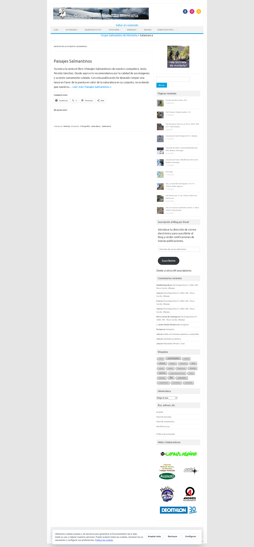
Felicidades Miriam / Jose (174, 343)
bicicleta (162, 378)
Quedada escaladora (172, 339)
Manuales (131, 30)
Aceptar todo (154, 536)
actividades (173, 358)
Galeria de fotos (93, 30)
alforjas (162, 363)
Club (56, 30)
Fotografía (85, 126)
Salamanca (106, 126)
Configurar (190, 536)
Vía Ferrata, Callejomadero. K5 (178, 112)
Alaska (186, 358)
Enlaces (147, 30)
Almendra (183, 363)
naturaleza (95, 126)
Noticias (66, 126)
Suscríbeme (169, 260)
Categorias (114, 30)
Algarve (172, 363)
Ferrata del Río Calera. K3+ (176, 100)
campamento (163, 382)
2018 (161, 358)
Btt (171, 377)
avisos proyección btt (177, 373)
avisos (162, 373)
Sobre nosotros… (166, 30)
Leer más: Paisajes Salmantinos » (91, 86)
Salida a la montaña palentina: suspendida (181, 334)
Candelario (176, 382)
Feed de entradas (163, 417)
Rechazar (172, 536)
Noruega (169, 172)
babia (191, 373)
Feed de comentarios (165, 421)
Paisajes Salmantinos (73, 61)
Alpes (193, 363)
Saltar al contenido (127, 25)
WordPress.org (162, 426)
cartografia (188, 382)
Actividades (71, 30)
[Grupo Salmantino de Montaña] (101, 18)
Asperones (181, 368)
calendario (182, 378)
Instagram (184, 325)
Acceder (159, 412)
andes (161, 368)
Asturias (193, 368)
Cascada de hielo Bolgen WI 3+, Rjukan (181, 136)
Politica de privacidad (165, 434)
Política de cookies (104, 540)
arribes (170, 368)
